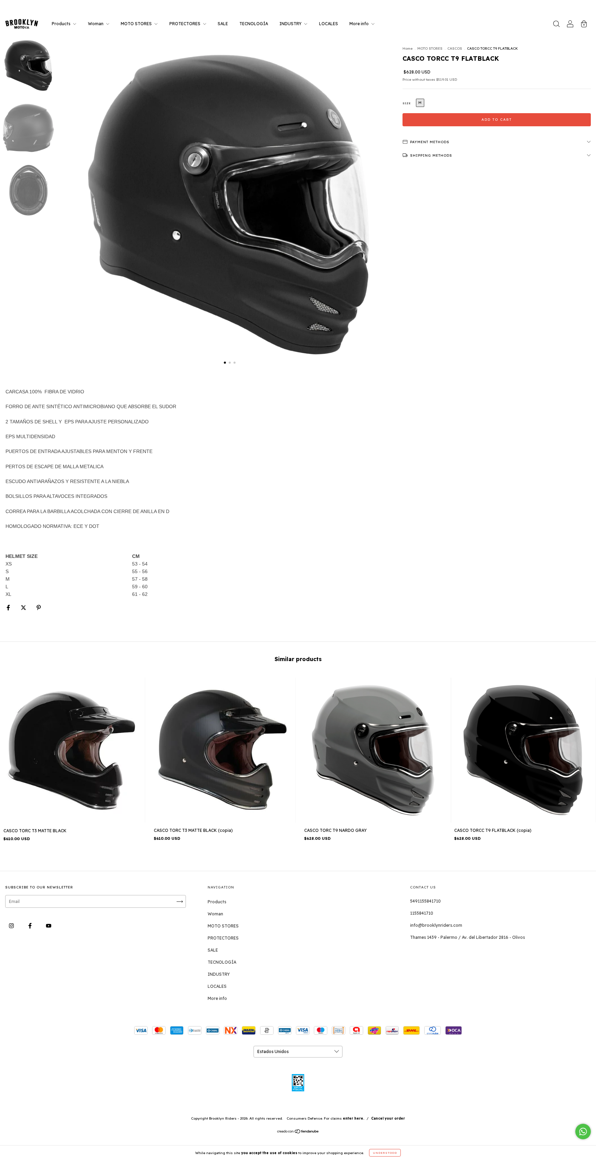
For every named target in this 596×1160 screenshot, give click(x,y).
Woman (96, 23)
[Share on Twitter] (24, 607)
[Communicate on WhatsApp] (583, 1131)
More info (359, 23)
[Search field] (556, 24)
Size (407, 103)
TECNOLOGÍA (253, 23)
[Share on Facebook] (9, 607)
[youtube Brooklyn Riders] (48, 925)
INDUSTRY (290, 23)
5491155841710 (425, 901)
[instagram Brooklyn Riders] (12, 925)
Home (408, 48)
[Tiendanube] (298, 1132)
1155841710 (421, 913)
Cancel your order (388, 1118)
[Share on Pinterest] (38, 607)
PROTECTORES (185, 23)
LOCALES (328, 23)
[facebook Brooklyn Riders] (30, 925)
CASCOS (454, 48)
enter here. (353, 1118)
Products (61, 23)
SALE (223, 23)
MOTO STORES (137, 23)
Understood (385, 1152)
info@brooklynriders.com (436, 925)
